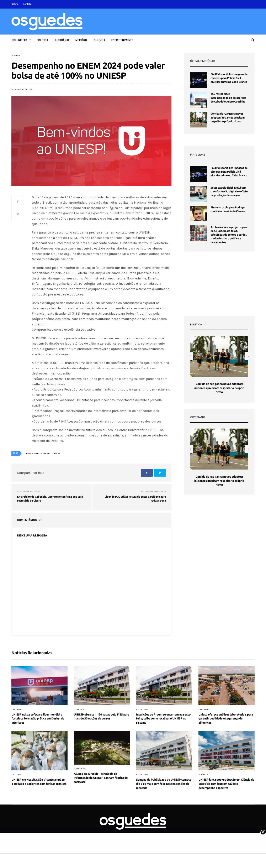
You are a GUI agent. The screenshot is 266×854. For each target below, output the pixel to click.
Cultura (99, 40)
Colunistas (19, 40)
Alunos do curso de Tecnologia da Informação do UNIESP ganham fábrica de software (101, 778)
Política (42, 40)
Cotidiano (17, 709)
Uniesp (56, 453)
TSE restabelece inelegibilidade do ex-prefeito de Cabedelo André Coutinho (228, 98)
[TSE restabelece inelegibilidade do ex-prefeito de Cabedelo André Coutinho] (198, 100)
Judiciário (61, 40)
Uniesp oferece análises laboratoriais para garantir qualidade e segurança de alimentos (225, 718)
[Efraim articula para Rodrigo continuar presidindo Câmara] (198, 213)
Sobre (14, 4)
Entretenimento (122, 40)
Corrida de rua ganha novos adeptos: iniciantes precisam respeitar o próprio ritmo (228, 117)
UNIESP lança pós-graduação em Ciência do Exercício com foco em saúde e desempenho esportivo (226, 783)
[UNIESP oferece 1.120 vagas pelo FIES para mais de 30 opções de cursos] (102, 685)
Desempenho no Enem (38, 453)
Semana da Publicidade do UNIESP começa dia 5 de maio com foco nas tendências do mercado (163, 783)
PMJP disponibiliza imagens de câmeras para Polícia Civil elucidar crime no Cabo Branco (229, 78)
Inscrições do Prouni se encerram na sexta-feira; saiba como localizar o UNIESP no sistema (163, 718)
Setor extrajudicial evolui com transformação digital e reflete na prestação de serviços (229, 191)
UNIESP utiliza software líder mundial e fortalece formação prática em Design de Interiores (37, 718)
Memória (81, 40)
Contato (27, 4)
